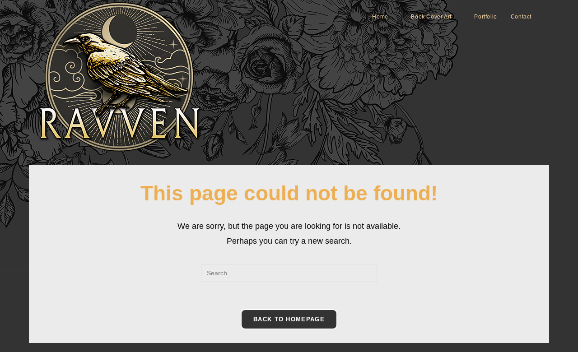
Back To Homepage (289, 319)
